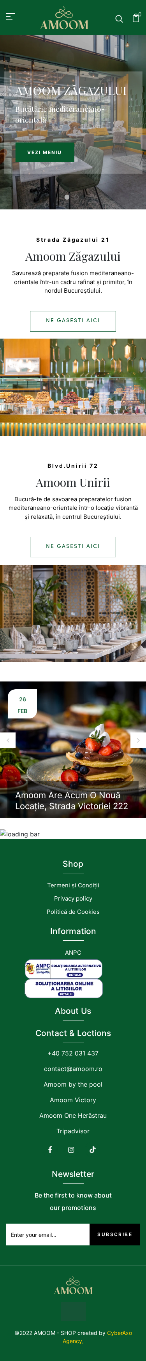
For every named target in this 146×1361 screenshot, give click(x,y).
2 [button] (77, 197)
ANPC (73, 952)
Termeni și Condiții (73, 885)
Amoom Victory (73, 1100)
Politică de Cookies (73, 911)
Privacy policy (73, 898)
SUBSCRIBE (114, 1234)
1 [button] (67, 197)
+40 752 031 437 (73, 1053)
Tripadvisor (73, 1131)
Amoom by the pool (73, 1084)
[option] (73, 122)
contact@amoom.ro (73, 1069)
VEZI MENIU (44, 152)
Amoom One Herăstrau (73, 1115)
